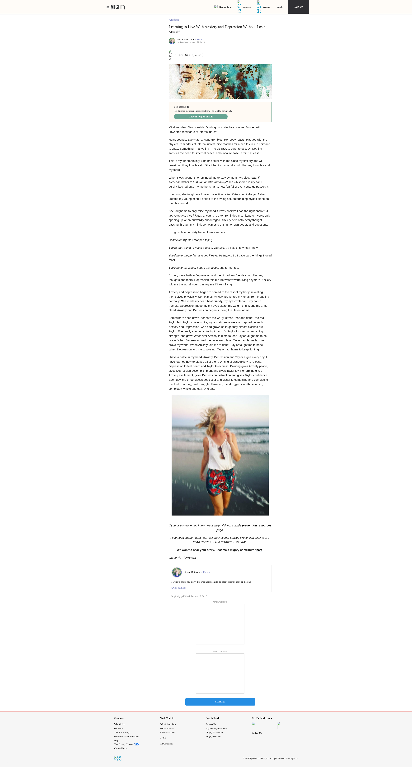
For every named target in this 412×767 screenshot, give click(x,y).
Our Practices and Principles (126, 736)
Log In (280, 6)
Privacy (289, 758)
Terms (295, 758)
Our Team (118, 728)
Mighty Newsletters (214, 732)
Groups (266, 6)
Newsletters (225, 6)
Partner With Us (167, 728)
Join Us (298, 7)
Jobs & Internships (122, 732)
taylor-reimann (178, 587)
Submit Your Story (168, 724)
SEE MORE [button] (220, 702)
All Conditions (166, 744)
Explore (247, 6)
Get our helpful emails (201, 116)
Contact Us (211, 724)
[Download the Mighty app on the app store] (264, 725)
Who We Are (119, 724)
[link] (116, 7)
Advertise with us (167, 732)
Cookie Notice (120, 748)
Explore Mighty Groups (216, 728)
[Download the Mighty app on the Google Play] (289, 725)
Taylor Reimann (184, 39)
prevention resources (257, 525)
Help (116, 740)
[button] (198, 39)
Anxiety (174, 19)
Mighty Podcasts (213, 736)
